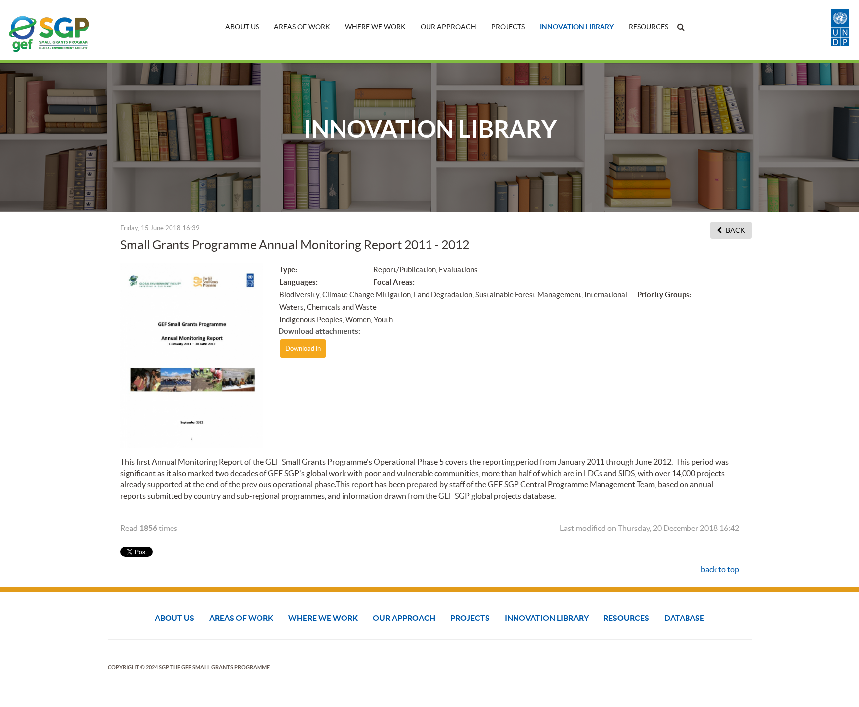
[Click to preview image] (192, 354)
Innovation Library (577, 27)
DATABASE (684, 618)
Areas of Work (302, 27)
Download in (303, 348)
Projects (508, 27)
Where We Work (375, 27)
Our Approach (448, 27)
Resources (648, 27)
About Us (242, 27)
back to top (720, 569)
